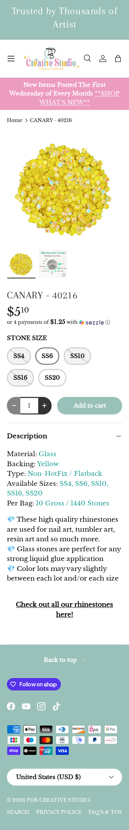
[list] (64, 188)
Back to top (61, 660)
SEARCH (18, 812)
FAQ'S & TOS (105, 812)
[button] (118, 58)
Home (14, 120)
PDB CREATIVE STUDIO (58, 800)
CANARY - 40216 (51, 120)
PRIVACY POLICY (59, 812)
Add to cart (90, 405)
